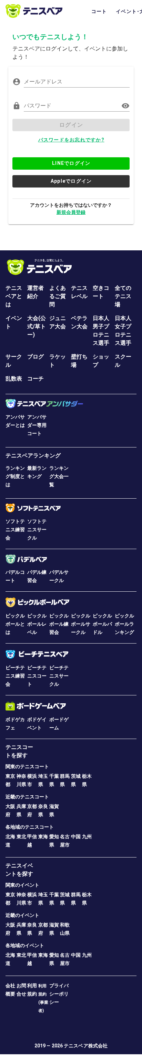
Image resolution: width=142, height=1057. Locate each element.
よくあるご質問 (57, 296)
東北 (21, 836)
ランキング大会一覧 (59, 476)
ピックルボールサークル (80, 624)
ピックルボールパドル (102, 624)
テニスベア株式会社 (86, 1045)
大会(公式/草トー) (36, 326)
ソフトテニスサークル (37, 530)
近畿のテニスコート (27, 796)
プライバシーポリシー (59, 994)
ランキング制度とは (15, 476)
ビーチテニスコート (37, 676)
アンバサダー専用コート (37, 425)
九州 (87, 836)
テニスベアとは (14, 296)
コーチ (35, 378)
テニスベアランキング (33, 455)
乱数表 (14, 378)
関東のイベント (22, 885)
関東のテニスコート (27, 766)
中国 (76, 836)
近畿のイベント (22, 915)
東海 (43, 836)
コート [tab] (99, 11)
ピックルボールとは (15, 624)
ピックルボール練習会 (59, 624)
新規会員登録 (71, 212)
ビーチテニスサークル (59, 676)
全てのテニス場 (123, 296)
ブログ (35, 356)
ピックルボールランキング (124, 624)
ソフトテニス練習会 (15, 530)
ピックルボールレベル (37, 624)
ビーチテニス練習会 (15, 676)
